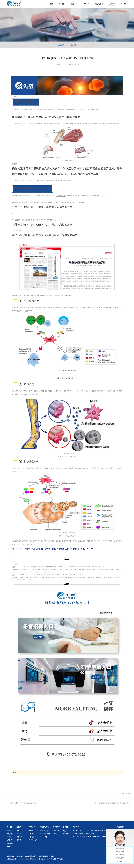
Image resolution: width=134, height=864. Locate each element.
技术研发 (86, 4)
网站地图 (53, 859)
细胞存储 (19, 837)
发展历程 (10, 834)
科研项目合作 (32, 840)
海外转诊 (19, 840)
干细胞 (50, 220)
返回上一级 (123, 793)
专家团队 (31, 831)
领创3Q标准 (99, 4)
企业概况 (10, 831)
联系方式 (66, 834)
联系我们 (124, 4)
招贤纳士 (66, 831)
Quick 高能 (44, 837)
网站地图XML (60, 859)
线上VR (9, 846)
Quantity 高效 (45, 834)
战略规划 (10, 840)
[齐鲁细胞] (14, 4)
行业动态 (73, 45)
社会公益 (10, 843)
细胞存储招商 (21, 831)
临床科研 (19, 834)
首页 (51, 4)
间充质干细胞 (61, 196)
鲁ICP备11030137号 (45, 859)
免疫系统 (60, 202)
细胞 (48, 109)
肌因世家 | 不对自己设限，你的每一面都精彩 (24, 803)
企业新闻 (61, 45)
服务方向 (74, 4)
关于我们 (62, 4)
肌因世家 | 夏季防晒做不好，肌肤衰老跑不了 (115, 803)
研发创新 (31, 837)
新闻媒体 (112, 4)
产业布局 (10, 837)
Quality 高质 (44, 831)
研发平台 (31, 834)
